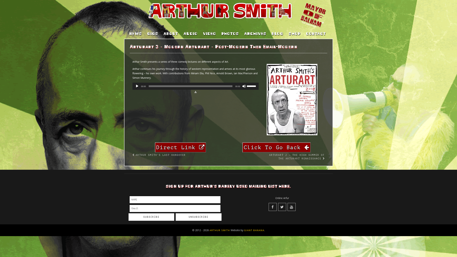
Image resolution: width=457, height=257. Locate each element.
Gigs (152, 34)
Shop (295, 34)
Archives (255, 34)
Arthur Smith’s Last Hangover (161, 155)
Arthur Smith (220, 230)
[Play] (137, 86)
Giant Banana (254, 230)
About (171, 34)
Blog (277, 34)
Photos (230, 34)
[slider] (252, 86)
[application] (195, 86)
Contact (316, 34)
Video (209, 34)
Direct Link (177, 147)
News (135, 34)
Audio (191, 34)
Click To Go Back (274, 147)
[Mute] (244, 86)
